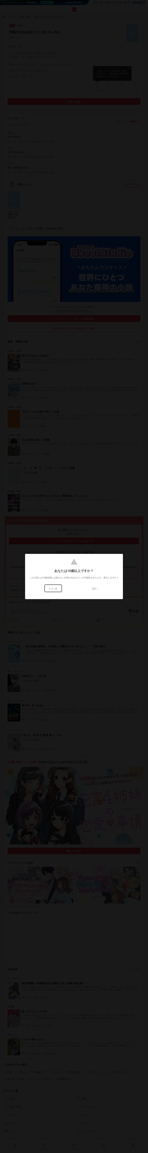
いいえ (53, 588)
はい (95, 588)
